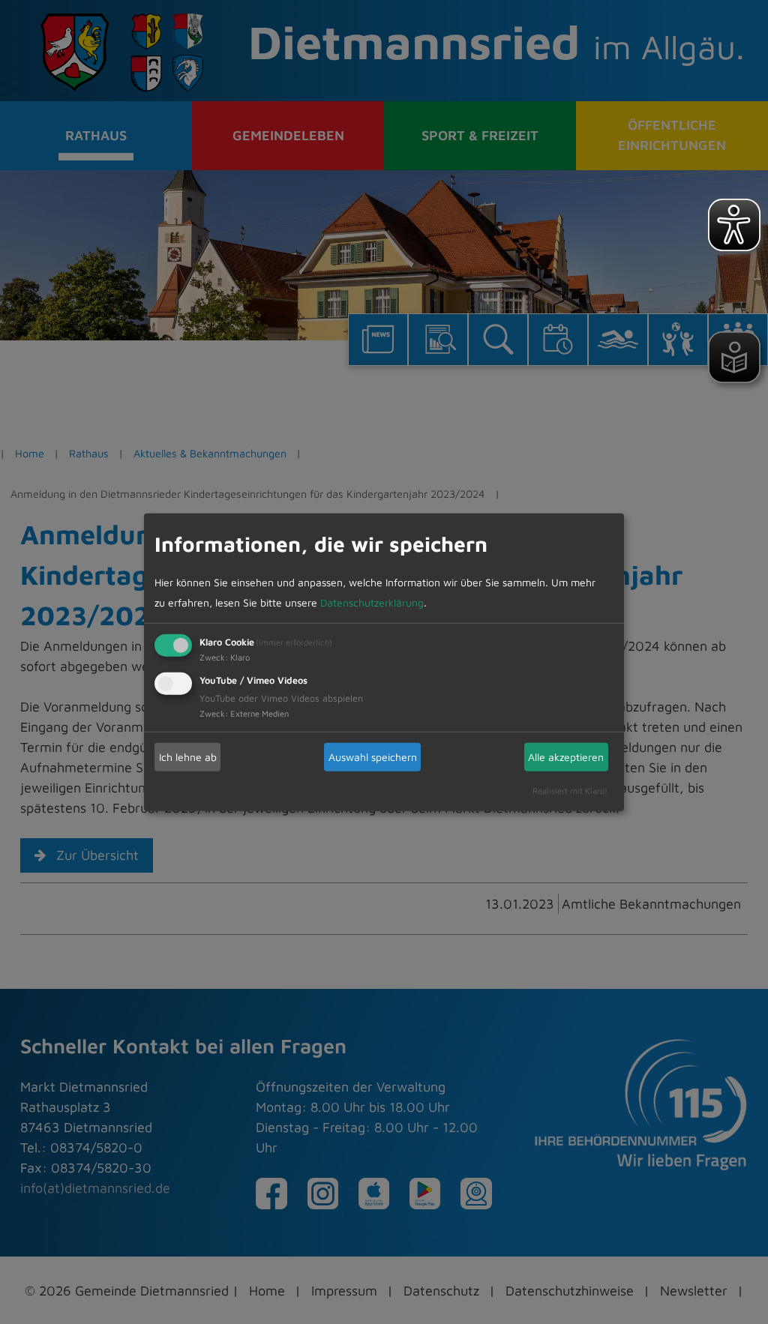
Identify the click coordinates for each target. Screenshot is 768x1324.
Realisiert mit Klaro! (570, 790)
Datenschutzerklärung (372, 601)
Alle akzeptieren (566, 756)
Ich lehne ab (188, 756)
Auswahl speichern (372, 756)
